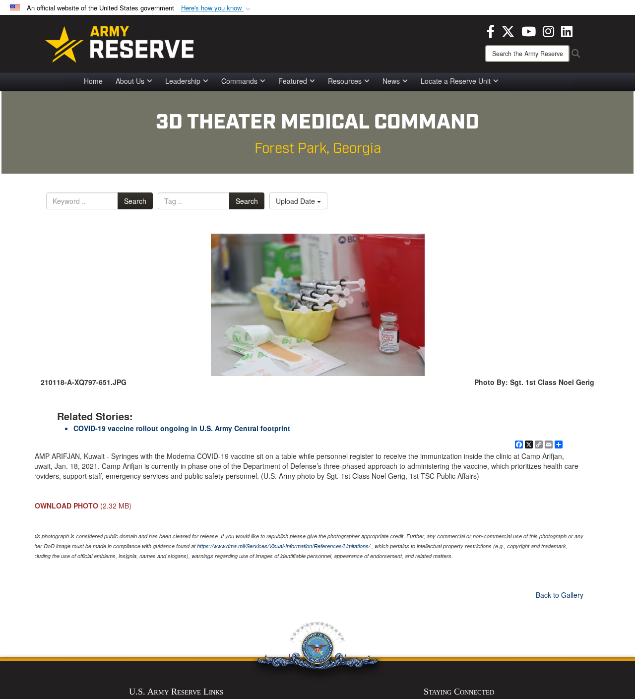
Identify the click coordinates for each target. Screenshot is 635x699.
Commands (239, 81)
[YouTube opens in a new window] (528, 30)
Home (93, 81)
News (391, 81)
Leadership (182, 81)
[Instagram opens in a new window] (548, 30)
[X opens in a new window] (508, 30)
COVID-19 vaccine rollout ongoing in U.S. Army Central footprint (181, 428)
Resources (345, 81)
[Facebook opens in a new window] (491, 30)
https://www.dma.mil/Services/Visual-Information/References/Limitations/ (283, 546)
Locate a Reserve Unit (456, 81)
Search (135, 201)
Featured (292, 81)
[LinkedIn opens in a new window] (566, 30)
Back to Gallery (559, 595)
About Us (130, 81)
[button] (217, 8)
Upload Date (296, 201)
